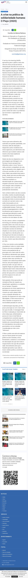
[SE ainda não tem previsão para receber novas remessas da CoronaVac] (5, 135)
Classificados (5, 533)
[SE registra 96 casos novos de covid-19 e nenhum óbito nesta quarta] (5, 129)
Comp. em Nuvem (5, 521)
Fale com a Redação (6, 552)
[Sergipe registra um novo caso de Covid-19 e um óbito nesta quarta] (7, 376)
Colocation (4, 523)
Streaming (4, 531)
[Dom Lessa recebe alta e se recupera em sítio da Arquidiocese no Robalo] (5, 420)
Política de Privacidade (6, 556)
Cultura (3, 499)
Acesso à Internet (5, 517)
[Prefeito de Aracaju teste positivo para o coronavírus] (20, 392)
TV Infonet (4, 510)
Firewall (3, 527)
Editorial (4, 550)
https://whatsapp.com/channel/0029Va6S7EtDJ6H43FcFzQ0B (9, 465)
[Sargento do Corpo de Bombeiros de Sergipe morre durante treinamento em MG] (5, 445)
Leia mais (21, 576)
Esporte (3, 504)
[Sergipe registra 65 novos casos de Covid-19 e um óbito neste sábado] (7, 392)
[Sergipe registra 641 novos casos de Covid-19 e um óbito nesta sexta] (5, 123)
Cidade (3, 497)
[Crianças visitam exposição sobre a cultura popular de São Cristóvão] (5, 432)
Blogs (2, 11)
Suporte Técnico (5, 525)
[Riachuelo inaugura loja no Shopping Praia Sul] (5, 426)
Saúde (4, 373)
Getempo (6, 11)
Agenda (4, 539)
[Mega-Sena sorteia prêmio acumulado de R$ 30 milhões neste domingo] (5, 438)
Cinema (3, 543)
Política (16, 388)
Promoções (4, 541)
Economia (4, 503)
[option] (14, 432)
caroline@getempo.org (19, 54)
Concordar (14, 576)
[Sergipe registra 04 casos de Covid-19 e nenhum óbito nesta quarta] (20, 376)
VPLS (3, 529)
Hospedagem (5, 519)
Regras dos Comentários (7, 554)
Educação (4, 501)
